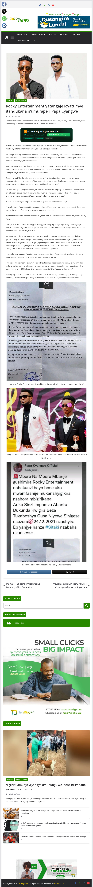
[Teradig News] (6, 38)
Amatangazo (23, 40)
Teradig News (18, 623)
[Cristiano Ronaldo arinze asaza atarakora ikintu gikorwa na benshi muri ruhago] (11, 837)
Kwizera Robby (15, 794)
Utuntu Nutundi (21, 779)
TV (34, 40)
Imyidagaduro (38, 35)
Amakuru (21, 35)
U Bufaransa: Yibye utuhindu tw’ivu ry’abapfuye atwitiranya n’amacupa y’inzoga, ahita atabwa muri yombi (53, 824)
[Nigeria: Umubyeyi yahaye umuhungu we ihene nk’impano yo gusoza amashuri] (46, 753)
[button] (26, 35)
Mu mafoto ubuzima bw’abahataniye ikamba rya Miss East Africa (23, 585)
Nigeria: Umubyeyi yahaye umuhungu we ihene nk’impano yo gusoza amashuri (46, 787)
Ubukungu (64, 35)
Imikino (76, 35)
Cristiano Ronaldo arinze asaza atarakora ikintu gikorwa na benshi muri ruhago (53, 837)
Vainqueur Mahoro (17, 116)
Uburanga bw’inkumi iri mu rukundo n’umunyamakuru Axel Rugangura (70, 585)
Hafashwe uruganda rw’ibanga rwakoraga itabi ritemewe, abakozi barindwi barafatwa (51, 811)
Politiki (52, 35)
